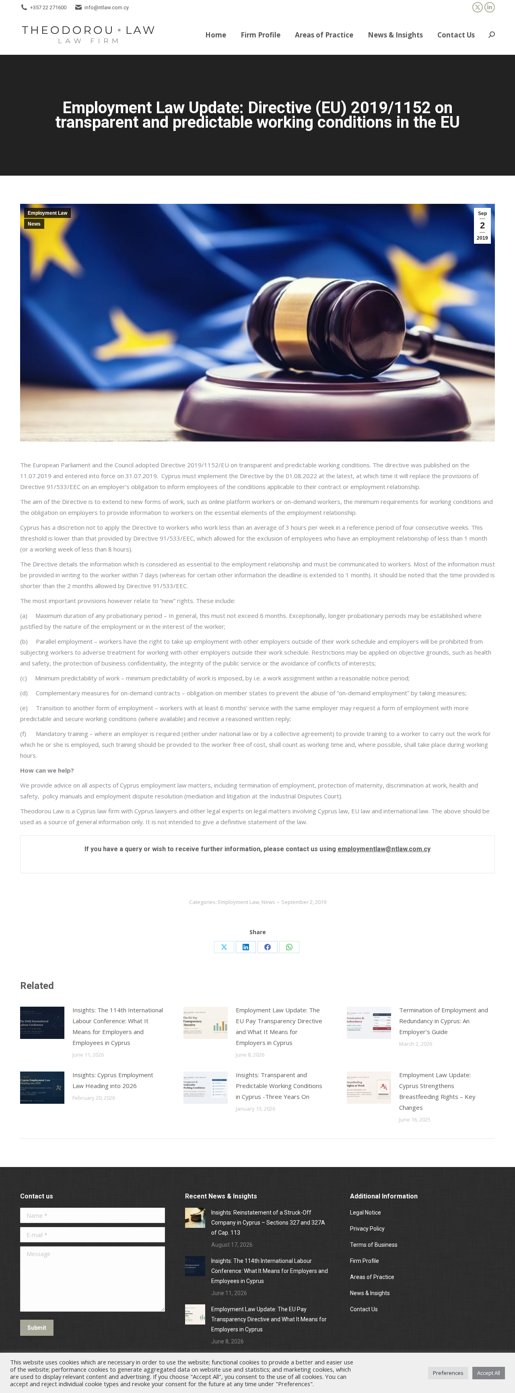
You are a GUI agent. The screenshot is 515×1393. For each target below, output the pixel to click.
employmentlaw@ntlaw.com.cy (384, 849)
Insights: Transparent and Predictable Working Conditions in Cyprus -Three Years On (279, 1086)
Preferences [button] (448, 1372)
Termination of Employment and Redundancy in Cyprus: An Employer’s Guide (443, 1021)
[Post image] (42, 1023)
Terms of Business (374, 1245)
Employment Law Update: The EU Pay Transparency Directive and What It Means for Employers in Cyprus (279, 1026)
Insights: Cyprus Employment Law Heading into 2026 (112, 1080)
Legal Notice (366, 1212)
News (34, 224)
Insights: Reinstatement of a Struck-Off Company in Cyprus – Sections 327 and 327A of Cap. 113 (268, 1222)
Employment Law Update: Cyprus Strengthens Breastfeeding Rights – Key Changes (437, 1091)
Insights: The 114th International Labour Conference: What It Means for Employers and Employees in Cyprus (117, 1026)
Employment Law (47, 213)
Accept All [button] (488, 1372)
